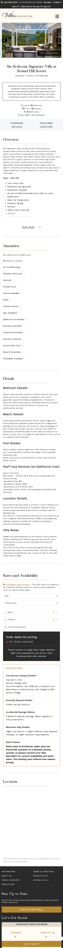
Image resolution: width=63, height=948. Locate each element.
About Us (6, 876)
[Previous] (5, 40)
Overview (17, 123)
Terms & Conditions (43, 872)
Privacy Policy (40, 876)
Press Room (8, 884)
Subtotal (16, 932)
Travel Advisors (10, 880)
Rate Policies (14, 668)
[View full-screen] (49, 53)
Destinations (8, 872)
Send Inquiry (31, 944)
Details (17, 126)
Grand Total (47, 932)
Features (46, 123)
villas (46, 900)
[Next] (58, 40)
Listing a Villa (41, 880)
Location (46, 126)
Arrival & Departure (17, 627)
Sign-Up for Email (31, 909)
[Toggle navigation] (57, 17)
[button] (53, 612)
